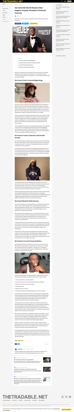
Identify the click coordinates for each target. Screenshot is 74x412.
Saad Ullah (18, 16)
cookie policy (7, 410)
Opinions (4, 17)
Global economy (5, 8)
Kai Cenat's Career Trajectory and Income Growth (29, 62)
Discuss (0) (34, 23)
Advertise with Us (27, 400)
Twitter (27, 349)
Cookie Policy (34, 400)
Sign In (69, 1)
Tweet (26, 23)
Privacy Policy (14, 400)
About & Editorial (6, 21)
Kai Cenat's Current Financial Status (26, 67)
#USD (16, 340)
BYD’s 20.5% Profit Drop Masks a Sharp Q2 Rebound (23, 359)
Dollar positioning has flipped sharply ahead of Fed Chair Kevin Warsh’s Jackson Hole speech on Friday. (27, 371)
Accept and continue (66, 409)
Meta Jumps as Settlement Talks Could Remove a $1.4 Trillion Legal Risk (27, 378)
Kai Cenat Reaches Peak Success (26, 64)
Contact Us (21, 400)
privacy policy (57, 408)
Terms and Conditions (6, 400)
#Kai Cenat (20, 340)
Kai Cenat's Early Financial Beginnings (27, 60)
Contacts (4, 19)
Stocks (4, 10)
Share (19, 23)
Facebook (31, 349)
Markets (4, 4)
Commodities (5, 12)
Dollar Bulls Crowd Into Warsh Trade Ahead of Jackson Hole (25, 369)
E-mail (24, 349)
